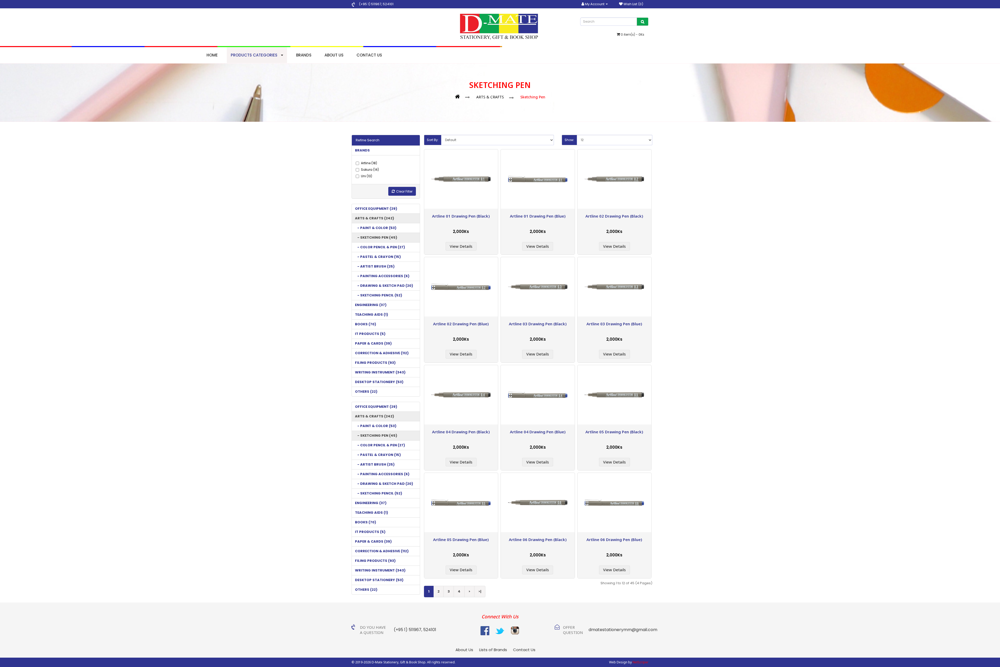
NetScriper (640, 662)
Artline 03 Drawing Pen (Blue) (614, 323)
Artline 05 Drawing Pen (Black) (614, 431)
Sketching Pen (532, 96)
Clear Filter (404, 191)
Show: (569, 140)
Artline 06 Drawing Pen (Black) (538, 539)
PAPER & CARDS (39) (373, 343)
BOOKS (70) (365, 324)
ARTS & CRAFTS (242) (374, 218)
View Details (461, 246)
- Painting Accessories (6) (382, 276)
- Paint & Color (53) (375, 227)
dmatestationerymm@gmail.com (623, 630)
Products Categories (254, 55)
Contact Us (369, 55)
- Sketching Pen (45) (376, 237)
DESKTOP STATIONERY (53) (379, 381)
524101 (387, 4)
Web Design (618, 662)
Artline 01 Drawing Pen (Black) (461, 216)
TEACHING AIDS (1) (371, 314)
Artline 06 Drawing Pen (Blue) (614, 539)
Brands (303, 55)
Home (212, 55)
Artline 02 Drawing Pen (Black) (614, 216)
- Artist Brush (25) (375, 266)
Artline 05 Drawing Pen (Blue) (461, 539)
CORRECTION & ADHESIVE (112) (382, 353)
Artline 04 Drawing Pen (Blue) (538, 431)
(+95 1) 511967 (370, 4)
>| (479, 591)
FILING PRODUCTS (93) (375, 362)
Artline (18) (369, 163)
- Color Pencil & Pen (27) (380, 247)
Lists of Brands (493, 649)
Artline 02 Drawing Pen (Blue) (461, 323)
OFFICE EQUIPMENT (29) (376, 208)
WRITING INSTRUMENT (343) (380, 372)
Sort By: (433, 140)
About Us (333, 55)
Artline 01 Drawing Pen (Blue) (538, 216)
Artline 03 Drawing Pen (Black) (538, 323)
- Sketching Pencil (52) (378, 295)
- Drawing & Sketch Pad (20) (384, 285)
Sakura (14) (370, 169)
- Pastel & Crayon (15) (378, 256)
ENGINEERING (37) (370, 304)
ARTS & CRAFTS (490, 96)
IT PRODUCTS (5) (370, 333)
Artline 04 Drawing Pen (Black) (461, 431)
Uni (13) (366, 176)
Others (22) (366, 391)
